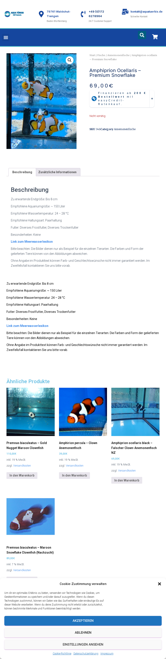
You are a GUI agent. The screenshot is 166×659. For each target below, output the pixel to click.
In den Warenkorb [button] (22, 475)
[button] (159, 584)
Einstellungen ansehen (83, 644)
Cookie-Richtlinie (62, 653)
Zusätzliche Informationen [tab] (57, 172)
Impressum (107, 653)
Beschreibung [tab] (22, 172)
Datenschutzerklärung (85, 653)
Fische (101, 55)
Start (92, 55)
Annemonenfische (118, 55)
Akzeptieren (83, 621)
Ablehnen (83, 633)
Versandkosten (22, 465)
